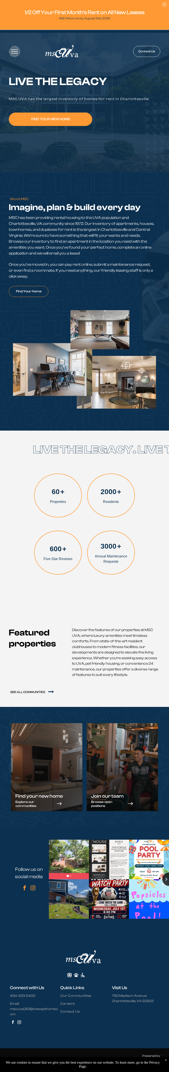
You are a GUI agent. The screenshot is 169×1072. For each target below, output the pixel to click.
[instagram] (33, 888)
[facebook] (25, 888)
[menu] (14, 51)
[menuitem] (78, 995)
